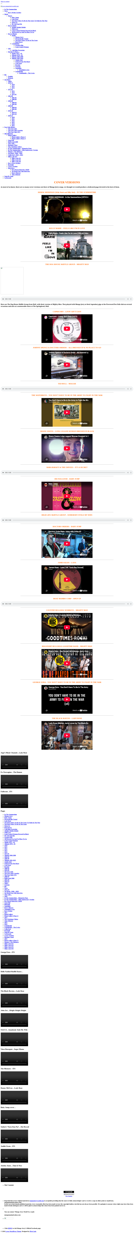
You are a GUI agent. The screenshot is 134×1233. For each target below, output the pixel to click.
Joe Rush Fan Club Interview (21, 171)
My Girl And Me (17, 24)
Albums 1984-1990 (17, 57)
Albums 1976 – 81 (17, 55)
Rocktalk (11, 165)
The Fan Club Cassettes (15, 130)
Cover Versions (13, 166)
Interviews (11, 168)
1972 (13, 88)
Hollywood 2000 (13, 142)
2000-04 (14, 107)
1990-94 (14, 102)
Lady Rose (15, 19)
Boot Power (19, 42)
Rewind (17, 65)
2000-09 (10, 106)
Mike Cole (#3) (16, 160)
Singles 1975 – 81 (17, 53)
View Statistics (68, 1196)
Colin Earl (7, 929)
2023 (13, 122)
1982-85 (14, 97)
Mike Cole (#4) (16, 161)
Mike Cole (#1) (12, 156)
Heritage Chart (12, 145)
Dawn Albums (12, 34)
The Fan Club (12, 129)
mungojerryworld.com (37, 1201)
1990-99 (10, 101)
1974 (13, 93)
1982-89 (10, 96)
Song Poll (11, 140)
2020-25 (10, 115)
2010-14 (14, 112)
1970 (13, 84)
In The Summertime (10, 9)
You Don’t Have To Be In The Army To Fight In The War (29, 21)
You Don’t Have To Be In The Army (26, 40)
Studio (14, 35)
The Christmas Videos (15, 147)
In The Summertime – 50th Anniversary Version (23, 150)
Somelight (18, 68)
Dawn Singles (12, 25)
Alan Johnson (16, 174)
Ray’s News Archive (14, 163)
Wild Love (15, 29)
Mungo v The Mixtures (15, 151)
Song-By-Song (8, 176)
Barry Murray (16, 173)
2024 (13, 124)
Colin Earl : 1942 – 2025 (15, 155)
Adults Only (19, 60)
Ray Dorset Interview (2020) (20, 169)
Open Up (14, 22)
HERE (10, 1228)
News (6, 11)
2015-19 (14, 114)
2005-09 (14, 109)
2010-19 (10, 111)
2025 (13, 125)
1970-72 (10, 83)
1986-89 (14, 99)
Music (6, 14)
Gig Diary (7, 79)
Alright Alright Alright (19, 27)
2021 (13, 119)
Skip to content (5, 1)
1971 (13, 86)
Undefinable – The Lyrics (27, 73)
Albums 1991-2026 (17, 58)
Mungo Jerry (19, 37)
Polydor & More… (14, 52)
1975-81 (14, 94)
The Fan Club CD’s (14, 132)
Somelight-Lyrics (24, 70)
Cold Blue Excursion (18, 50)
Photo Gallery (12, 135)
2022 (13, 120)
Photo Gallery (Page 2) (19, 137)
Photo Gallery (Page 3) (19, 138)
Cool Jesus (18, 63)
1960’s (10, 81)
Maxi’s (10, 16)
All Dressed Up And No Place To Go (23, 32)
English (10, 76)
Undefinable (19, 71)
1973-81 (10, 89)
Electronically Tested (21, 39)
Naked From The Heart (22, 61)
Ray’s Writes (8, 911)
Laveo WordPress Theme (13, 1231)
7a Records (7, 178)
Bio (5, 75)
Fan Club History (9, 127)
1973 (13, 91)
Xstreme (18, 66)
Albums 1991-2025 (10, 860)
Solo (9, 48)
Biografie (7, 904)
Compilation (15, 43)
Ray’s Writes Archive (14, 12)
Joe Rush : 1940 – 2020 (15, 153)
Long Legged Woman (22, 47)
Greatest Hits (19, 45)
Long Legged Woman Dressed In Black (24, 30)
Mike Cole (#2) (16, 158)
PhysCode (33, 1231)
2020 (13, 117)
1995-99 (14, 104)
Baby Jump (15, 17)
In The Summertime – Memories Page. (20, 148)
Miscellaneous (8, 133)
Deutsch (10, 78)
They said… (11, 143)
